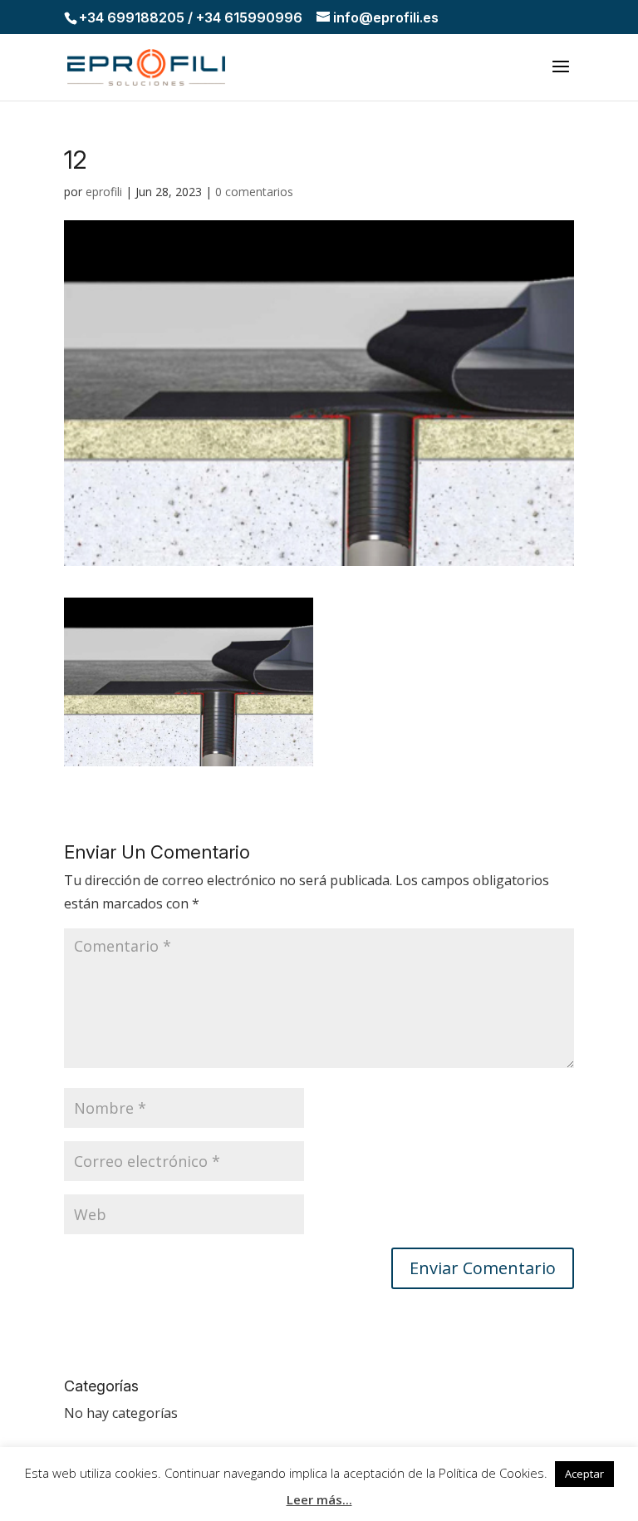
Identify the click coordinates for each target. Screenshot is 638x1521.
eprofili (104, 191)
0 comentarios (254, 191)
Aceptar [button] (584, 1473)
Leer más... (319, 1499)
